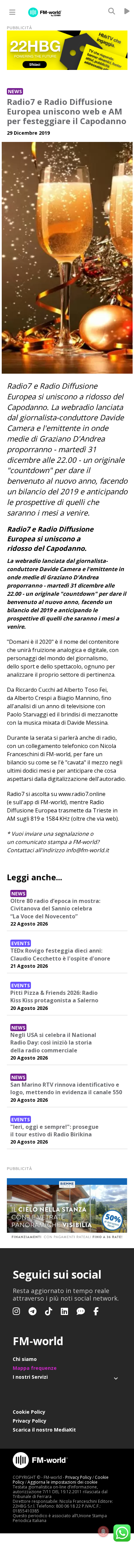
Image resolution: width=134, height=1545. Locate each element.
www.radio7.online (81, 794)
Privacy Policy (29, 1420)
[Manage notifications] (103, 1531)
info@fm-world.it (87, 850)
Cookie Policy (29, 1412)
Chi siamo (25, 1359)
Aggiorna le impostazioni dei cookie (62, 1482)
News (15, 91)
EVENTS (20, 943)
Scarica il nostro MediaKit (44, 1429)
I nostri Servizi (30, 1377)
